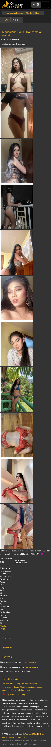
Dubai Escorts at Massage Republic (12, 4)
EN (34, 4)
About (12, 684)
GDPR (11, 737)
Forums (5, 684)
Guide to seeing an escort (31, 687)
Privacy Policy (8, 744)
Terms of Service (25, 744)
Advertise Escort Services (33, 684)
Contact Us (20, 737)
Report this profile (10, 679)
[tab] (25, 637)
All (6, 19)
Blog (18, 684)
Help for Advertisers (10, 687)
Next (15, 19)
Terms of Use (31, 734)
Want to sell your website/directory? (17, 690)
